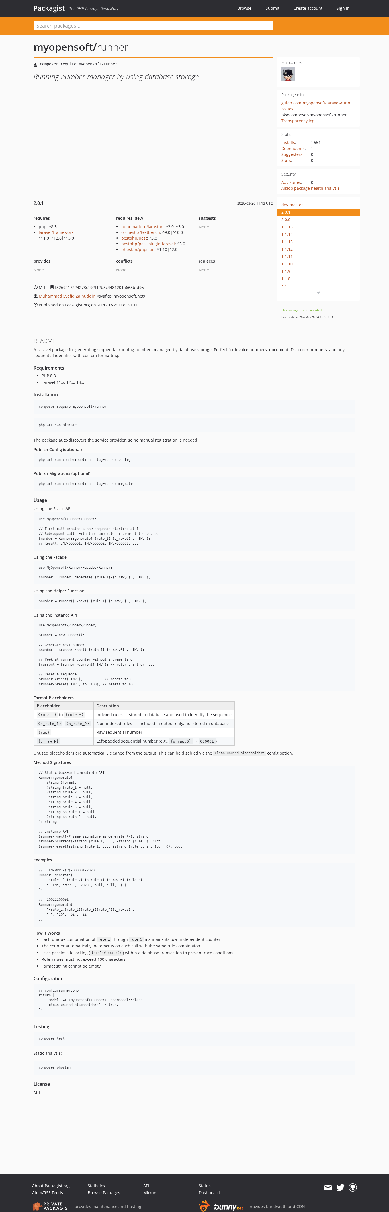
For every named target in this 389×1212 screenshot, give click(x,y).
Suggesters (291, 154)
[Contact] (328, 1187)
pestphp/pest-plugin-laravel (148, 243)
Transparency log (297, 120)
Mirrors (150, 1192)
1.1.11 (287, 256)
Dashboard (209, 1192)
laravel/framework (56, 232)
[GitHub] (353, 1187)
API (146, 1185)
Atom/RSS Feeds (47, 1192)
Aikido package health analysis (310, 188)
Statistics (96, 1185)
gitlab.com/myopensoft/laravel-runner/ (318, 103)
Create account (308, 8)
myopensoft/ (65, 47)
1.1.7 (285, 286)
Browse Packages (104, 1192)
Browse (244, 8)
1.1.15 (287, 227)
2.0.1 (285, 212)
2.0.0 (285, 219)
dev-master (292, 204)
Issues (287, 109)
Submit (272, 8)
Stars (286, 160)
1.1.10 (287, 264)
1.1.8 (285, 278)
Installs (288, 142)
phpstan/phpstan (138, 249)
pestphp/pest (134, 238)
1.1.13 (287, 241)
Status (205, 1185)
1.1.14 (287, 234)
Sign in (343, 8)
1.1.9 (285, 271)
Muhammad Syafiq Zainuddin (67, 296)
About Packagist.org (51, 1185)
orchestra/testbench (140, 232)
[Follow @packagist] (340, 1187)
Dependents (293, 148)
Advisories (291, 182)
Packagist (49, 8)
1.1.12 (287, 249)
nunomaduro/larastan (142, 226)
